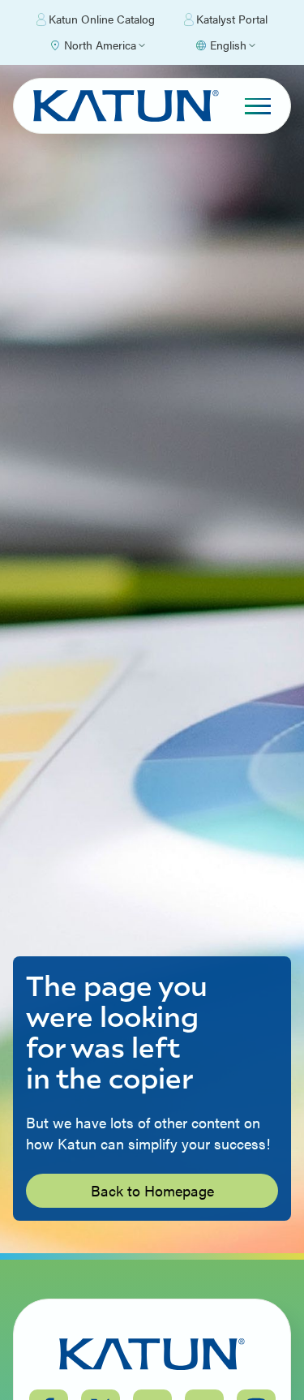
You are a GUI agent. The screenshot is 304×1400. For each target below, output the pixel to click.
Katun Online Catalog (102, 19)
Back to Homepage (152, 1190)
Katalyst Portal (232, 19)
